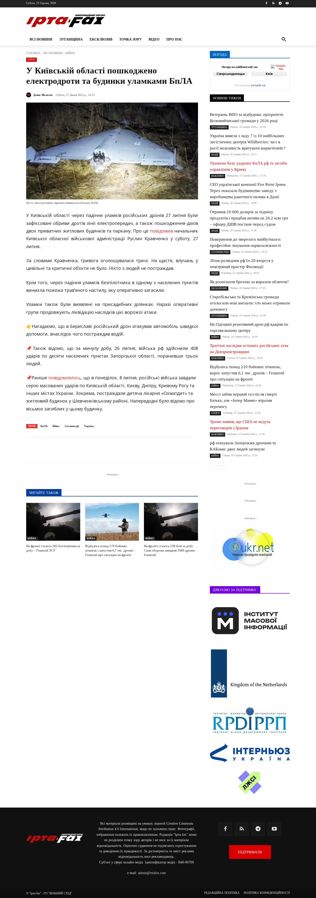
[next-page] (221, 466)
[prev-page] (213, 466)
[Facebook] (266, 3)
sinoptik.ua (258, 85)
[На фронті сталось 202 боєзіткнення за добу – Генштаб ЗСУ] (53, 522)
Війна (56, 426)
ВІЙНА (70, 53)
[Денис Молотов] (29, 94)
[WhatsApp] (112, 449)
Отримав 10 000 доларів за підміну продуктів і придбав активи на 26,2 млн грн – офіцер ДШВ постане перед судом (249, 218)
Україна (89, 426)
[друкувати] (134, 449)
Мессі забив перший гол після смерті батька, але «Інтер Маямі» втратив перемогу (243, 400)
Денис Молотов (43, 94)
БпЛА (44, 426)
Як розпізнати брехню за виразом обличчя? (249, 281)
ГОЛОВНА (33, 53)
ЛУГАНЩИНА (219, 127)
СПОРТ (215, 413)
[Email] (123, 449)
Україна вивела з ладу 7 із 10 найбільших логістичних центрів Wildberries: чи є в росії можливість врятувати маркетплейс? (248, 141)
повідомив (161, 231)
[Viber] (100, 449)
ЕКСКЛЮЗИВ (219, 288)
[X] (89, 449)
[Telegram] (280, 3)
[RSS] (273, 3)
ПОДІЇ (214, 154)
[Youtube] (287, 3)
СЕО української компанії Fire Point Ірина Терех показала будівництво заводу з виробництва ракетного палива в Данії (248, 190)
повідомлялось (64, 378)
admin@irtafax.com (152, 873)
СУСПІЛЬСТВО (220, 252)
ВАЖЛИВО (217, 175)
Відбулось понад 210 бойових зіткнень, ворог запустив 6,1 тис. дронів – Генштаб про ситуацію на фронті (247, 373)
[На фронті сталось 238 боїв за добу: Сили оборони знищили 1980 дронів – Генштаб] (171, 522)
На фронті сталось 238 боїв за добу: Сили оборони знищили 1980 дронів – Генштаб (170, 550)
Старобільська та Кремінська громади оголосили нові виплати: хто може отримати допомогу (250, 303)
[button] (284, 39)
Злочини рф (71, 426)
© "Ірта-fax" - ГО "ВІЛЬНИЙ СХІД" (49, 893)
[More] (146, 449)
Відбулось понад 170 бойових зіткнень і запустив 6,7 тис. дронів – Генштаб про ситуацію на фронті (110, 550)
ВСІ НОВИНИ (53, 53)
